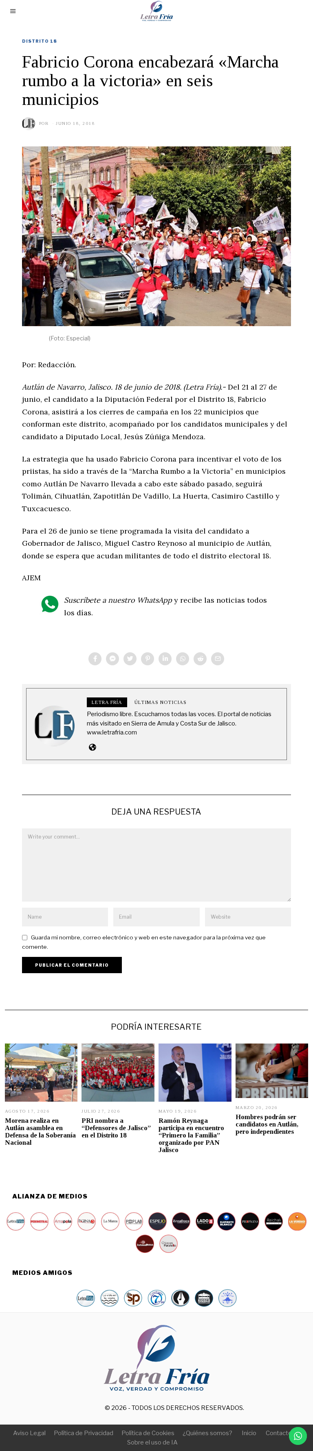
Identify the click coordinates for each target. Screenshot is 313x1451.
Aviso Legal (29, 1433)
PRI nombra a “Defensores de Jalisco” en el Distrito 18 (116, 1128)
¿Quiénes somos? (207, 1433)
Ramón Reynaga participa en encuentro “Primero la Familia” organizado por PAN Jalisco (191, 1135)
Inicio (249, 1433)
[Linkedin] (165, 658)
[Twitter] (130, 658)
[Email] (217, 658)
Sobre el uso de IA (152, 1442)
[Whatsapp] (182, 658)
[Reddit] (200, 658)
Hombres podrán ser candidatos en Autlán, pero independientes (267, 1124)
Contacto (279, 1433)
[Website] (92, 747)
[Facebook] (94, 658)
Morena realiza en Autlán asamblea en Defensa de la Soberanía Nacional (40, 1131)
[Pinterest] (147, 658)
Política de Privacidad (83, 1433)
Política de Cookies (147, 1433)
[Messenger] (112, 658)
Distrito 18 (39, 41)
